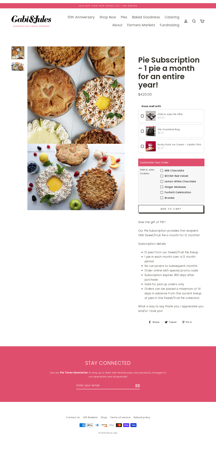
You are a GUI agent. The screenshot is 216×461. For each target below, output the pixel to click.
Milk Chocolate (174, 170)
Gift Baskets (90, 417)
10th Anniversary (81, 17)
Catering (172, 17)
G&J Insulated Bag (169, 129)
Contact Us (73, 417)
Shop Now (107, 17)
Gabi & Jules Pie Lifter (170, 114)
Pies (124, 17)
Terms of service (120, 417)
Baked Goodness (146, 17)
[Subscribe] (137, 385)
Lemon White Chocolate (180, 181)
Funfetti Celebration (178, 192)
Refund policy (142, 417)
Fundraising (169, 25)
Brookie (169, 198)
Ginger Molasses (175, 187)
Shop (104, 417)
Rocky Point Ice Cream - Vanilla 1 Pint (179, 144)
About (117, 25)
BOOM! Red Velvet (176, 176)
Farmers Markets (141, 25)
